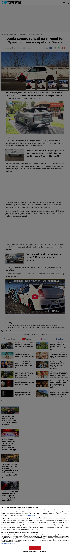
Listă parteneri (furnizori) (8, 543)
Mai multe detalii (30, 515)
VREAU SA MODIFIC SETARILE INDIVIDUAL (34, 551)
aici (37, 524)
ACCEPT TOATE (35, 548)
